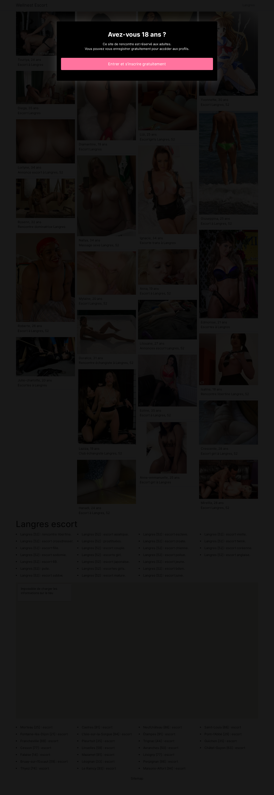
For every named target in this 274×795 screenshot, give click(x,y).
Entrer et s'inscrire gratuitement (137, 64)
